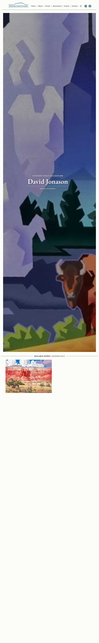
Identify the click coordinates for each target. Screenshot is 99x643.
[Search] (80, 6)
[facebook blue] (90, 6)
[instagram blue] (85, 6)
